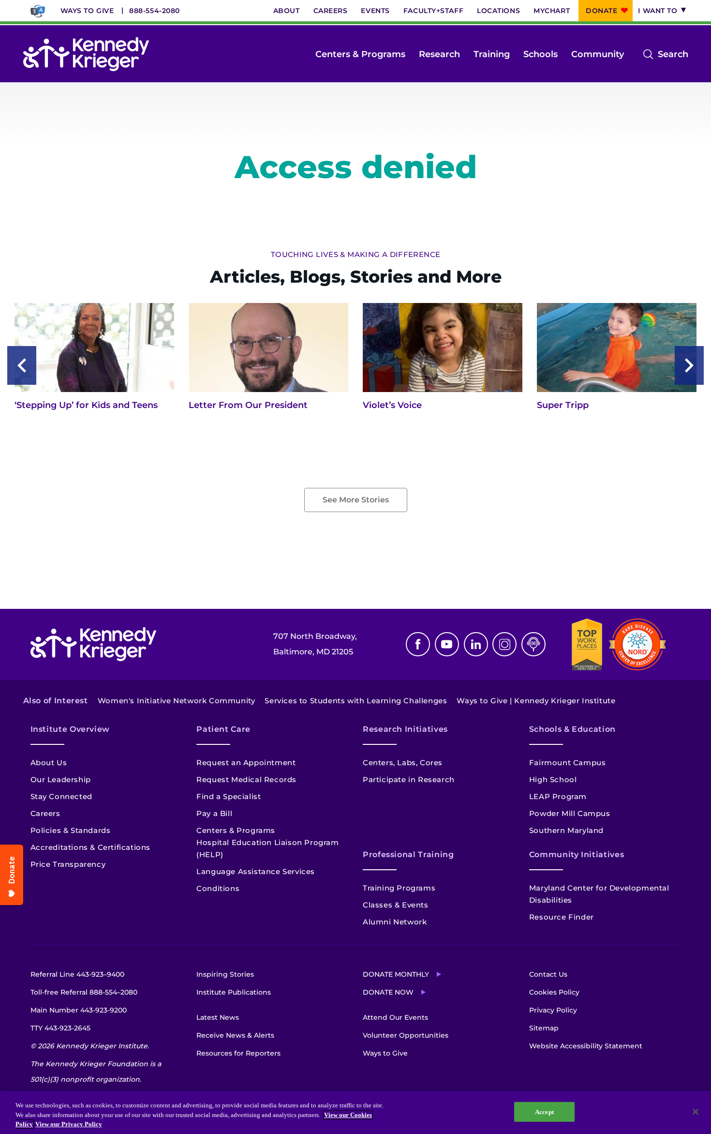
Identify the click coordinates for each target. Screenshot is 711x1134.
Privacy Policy (553, 1010)
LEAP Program (558, 796)
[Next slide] (689, 365)
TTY (60, 1028)
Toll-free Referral (83, 992)
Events (375, 10)
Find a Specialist (228, 796)
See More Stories (356, 499)
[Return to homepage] (86, 54)
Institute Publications (233, 992)
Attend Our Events (395, 1017)
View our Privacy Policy (68, 1124)
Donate (601, 10)
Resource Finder (561, 917)
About (286, 10)
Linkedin (476, 644)
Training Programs (399, 887)
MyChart (551, 10)
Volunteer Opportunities (405, 1035)
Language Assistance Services (255, 871)
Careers (330, 10)
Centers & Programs (360, 54)
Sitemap (544, 1028)
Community (597, 54)
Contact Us (548, 974)
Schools (540, 54)
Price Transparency (68, 864)
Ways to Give (87, 10)
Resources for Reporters (238, 1053)
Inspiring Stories (225, 974)
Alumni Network (395, 921)
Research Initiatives (405, 729)
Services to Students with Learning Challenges (356, 700)
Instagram (504, 644)
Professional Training (408, 854)
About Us (48, 762)
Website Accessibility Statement (585, 1046)
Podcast (533, 644)
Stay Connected (61, 796)
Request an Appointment (246, 762)
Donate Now (388, 992)
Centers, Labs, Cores (403, 762)
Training (492, 54)
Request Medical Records (246, 779)
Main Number (78, 1010)
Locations (498, 10)
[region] (355, 1112)
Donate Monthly (396, 974)
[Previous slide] (21, 365)
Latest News (217, 1017)
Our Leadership (60, 779)
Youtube (447, 644)
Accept (544, 1111)
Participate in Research (409, 779)
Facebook (418, 644)
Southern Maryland (566, 830)
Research (439, 54)
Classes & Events (396, 904)
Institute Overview (70, 729)
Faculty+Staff (433, 10)
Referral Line (77, 974)
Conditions (217, 888)
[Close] (695, 1111)
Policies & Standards (70, 830)
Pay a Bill (214, 813)
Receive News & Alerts (235, 1035)
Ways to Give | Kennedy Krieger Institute (536, 700)
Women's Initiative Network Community (176, 700)
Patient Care (223, 729)
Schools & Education (572, 729)
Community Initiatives (576, 854)
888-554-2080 (154, 10)
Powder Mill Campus (569, 813)
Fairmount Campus (567, 762)
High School (553, 779)
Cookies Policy (554, 992)
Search (673, 55)
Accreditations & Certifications (90, 847)
